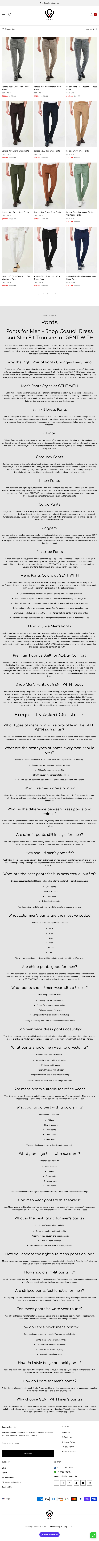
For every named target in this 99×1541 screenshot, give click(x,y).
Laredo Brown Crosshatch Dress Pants (47, 88)
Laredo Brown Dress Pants (77, 151)
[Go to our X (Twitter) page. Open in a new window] (69, 1483)
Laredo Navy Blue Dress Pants (47, 151)
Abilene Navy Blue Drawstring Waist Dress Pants (81, 277)
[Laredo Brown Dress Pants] (81, 124)
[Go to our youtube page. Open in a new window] (83, 1483)
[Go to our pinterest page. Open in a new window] (89, 1483)
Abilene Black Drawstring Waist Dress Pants (47, 277)
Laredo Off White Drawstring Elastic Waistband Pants (17, 277)
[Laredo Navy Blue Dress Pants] (49, 124)
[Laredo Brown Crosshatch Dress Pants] (49, 60)
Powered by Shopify (58, 1526)
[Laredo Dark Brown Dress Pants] (17, 124)
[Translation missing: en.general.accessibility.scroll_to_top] (71, 1526)
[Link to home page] (49, 1514)
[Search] (10, 14)
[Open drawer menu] (3, 14)
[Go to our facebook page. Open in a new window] (56, 1483)
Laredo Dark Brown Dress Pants (15, 151)
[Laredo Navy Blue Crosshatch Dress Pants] (81, 60)
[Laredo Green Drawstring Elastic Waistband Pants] (81, 186)
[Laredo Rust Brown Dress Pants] (49, 186)
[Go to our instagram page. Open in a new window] (62, 1483)
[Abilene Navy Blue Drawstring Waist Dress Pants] (81, 250)
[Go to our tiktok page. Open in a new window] (76, 1483)
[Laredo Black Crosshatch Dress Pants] (17, 60)
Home (45, 315)
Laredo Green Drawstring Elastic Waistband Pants (79, 213)
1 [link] (43, 294)
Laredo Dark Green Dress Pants (15, 212)
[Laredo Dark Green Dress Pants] (17, 186)
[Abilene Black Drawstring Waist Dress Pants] (49, 250)
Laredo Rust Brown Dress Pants (47, 212)
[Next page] (61, 294)
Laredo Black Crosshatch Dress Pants (15, 88)
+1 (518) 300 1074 (64, 1472)
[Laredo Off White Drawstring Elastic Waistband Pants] (17, 250)
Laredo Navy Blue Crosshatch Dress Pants (81, 88)
